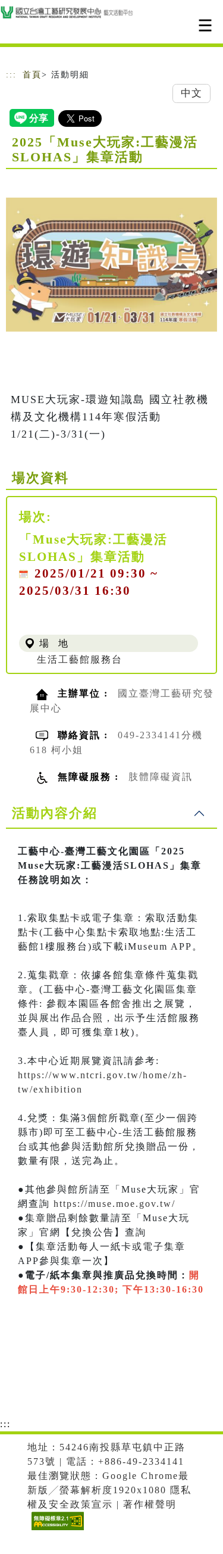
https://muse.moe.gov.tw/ (112, 1204)
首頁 (32, 74)
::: (11, 74)
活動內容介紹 (55, 813)
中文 (191, 93)
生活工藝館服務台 (80, 659)
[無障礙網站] (56, 1530)
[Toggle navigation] (205, 25)
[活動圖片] (111, 264)
